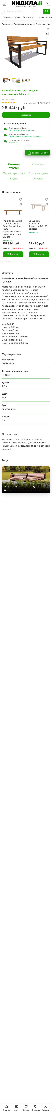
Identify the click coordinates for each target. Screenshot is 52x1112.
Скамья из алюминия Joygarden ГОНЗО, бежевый (38, 225)
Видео (14, 178)
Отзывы (38, 178)
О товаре (38, 164)
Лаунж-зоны (28, 17)
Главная (6, 24)
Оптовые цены (38, 173)
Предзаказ (26, 115)
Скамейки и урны (23, 24)
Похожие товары (14, 166)
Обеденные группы (11, 17)
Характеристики (14, 173)
